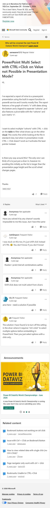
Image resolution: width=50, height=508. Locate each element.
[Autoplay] (21, 412)
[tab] (24, 412)
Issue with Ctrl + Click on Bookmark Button (26, 440)
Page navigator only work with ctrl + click (25, 463)
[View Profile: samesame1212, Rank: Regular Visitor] (5, 54)
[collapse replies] (25, 209)
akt (10, 318)
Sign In (44, 30)
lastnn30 (21, 466)
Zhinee (20, 456)
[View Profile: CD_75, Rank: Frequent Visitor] (5, 299)
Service (7, 37)
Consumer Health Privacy (35, 503)
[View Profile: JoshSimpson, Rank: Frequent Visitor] (5, 236)
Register (36, 30)
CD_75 (11, 298)
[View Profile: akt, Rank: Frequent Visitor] (5, 319)
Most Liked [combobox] (41, 204)
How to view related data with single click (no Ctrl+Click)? (27, 451)
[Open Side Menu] (3, 30)
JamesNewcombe (25, 434)
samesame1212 (16, 52)
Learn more (33, 45)
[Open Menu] (46, 37)
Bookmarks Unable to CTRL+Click (22, 473)
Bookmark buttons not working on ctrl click (26, 430)
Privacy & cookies (24, 494)
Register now (8, 21)
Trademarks (6, 499)
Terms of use (38, 494)
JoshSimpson (14, 235)
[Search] (29, 29)
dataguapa (21, 443)
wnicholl (21, 476)
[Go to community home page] (17, 30)
